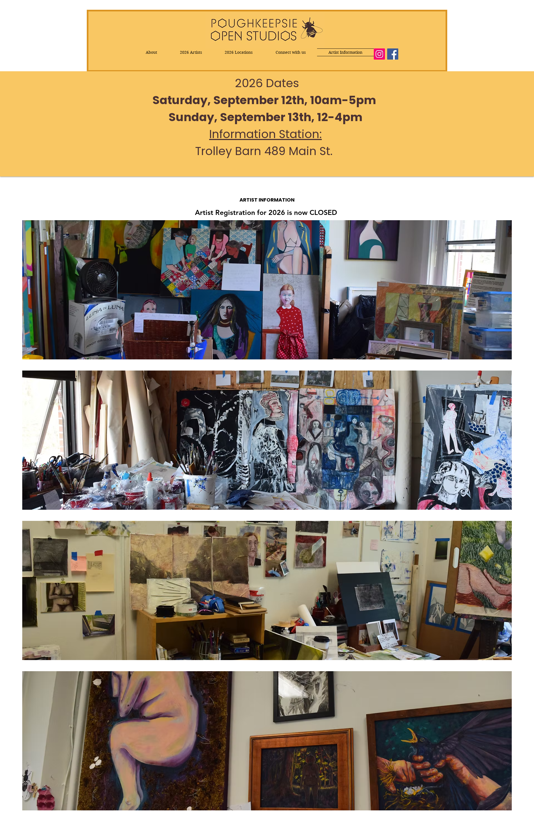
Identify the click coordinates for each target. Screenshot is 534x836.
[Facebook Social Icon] (392, 54)
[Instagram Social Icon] (379, 54)
